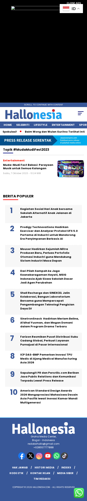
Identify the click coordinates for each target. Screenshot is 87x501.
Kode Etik (16, 473)
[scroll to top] (81, 478)
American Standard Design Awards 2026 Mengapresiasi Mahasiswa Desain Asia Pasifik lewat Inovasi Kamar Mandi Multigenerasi (49, 396)
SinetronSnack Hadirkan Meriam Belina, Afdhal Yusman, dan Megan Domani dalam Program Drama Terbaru (49, 322)
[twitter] (31, 458)
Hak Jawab (20, 467)
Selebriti (22, 125)
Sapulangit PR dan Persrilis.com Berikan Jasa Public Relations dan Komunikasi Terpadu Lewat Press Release (49, 376)
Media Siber (65, 473)
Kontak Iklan (40, 473)
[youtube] (48, 458)
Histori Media (44, 467)
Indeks (66, 467)
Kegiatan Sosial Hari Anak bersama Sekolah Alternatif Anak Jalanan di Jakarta (46, 213)
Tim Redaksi (42, 478)
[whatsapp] (56, 458)
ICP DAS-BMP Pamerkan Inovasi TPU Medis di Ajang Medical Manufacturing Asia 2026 (48, 358)
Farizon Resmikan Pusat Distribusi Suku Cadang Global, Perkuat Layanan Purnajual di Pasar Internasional (49, 340)
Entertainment (63, 125)
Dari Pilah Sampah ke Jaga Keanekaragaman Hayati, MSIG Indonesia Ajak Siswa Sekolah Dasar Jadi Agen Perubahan (46, 277)
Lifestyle (40, 125)
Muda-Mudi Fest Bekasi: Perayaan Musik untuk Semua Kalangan (28, 166)
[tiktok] (65, 458)
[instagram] (40, 458)
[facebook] (22, 458)
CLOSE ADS (74, 3)
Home (8, 125)
